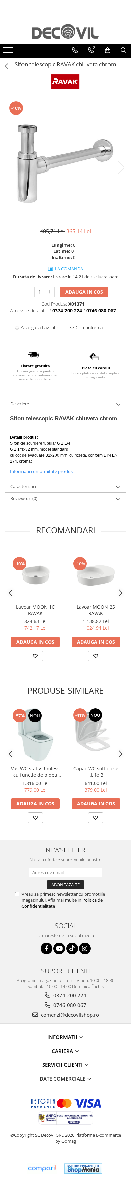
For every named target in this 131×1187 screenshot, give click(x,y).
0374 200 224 (69, 995)
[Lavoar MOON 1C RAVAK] (35, 574)
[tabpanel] (65, 160)
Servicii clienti (63, 1064)
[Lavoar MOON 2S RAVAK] (96, 574)
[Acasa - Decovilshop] (65, 31)
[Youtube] (59, 948)
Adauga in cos (84, 292)
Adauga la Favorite (38, 327)
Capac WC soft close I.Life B (95, 771)
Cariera (63, 1051)
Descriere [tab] (19, 404)
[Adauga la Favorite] (35, 656)
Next (120, 167)
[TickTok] (72, 948)
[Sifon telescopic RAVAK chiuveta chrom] (65, 160)
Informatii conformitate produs (41, 471)
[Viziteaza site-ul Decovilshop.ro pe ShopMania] (83, 1168)
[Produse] (9, 52)
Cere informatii (90, 327)
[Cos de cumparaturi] (107, 50)
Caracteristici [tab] (23, 486)
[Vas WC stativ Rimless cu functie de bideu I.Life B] (35, 734)
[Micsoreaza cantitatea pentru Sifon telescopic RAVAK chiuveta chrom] (30, 292)
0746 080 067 (69, 1004)
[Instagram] (85, 948)
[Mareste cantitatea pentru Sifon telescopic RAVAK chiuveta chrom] (50, 292)
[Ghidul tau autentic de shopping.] (42, 1168)
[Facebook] (46, 948)
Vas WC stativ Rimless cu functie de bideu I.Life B (35, 771)
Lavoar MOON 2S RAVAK (96, 610)
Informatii (63, 1037)
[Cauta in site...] (123, 50)
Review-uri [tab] (23, 498)
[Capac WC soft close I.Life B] (96, 734)
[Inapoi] (5, 66)
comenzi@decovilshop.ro (69, 1014)
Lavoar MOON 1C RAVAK (35, 610)
